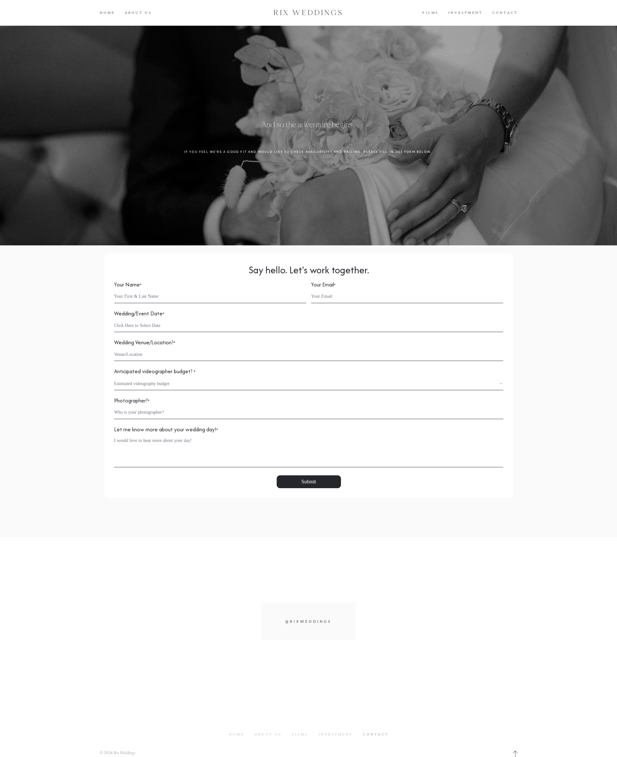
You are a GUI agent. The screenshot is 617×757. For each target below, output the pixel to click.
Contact (505, 12)
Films (430, 12)
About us (138, 12)
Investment (465, 12)
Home (107, 12)
